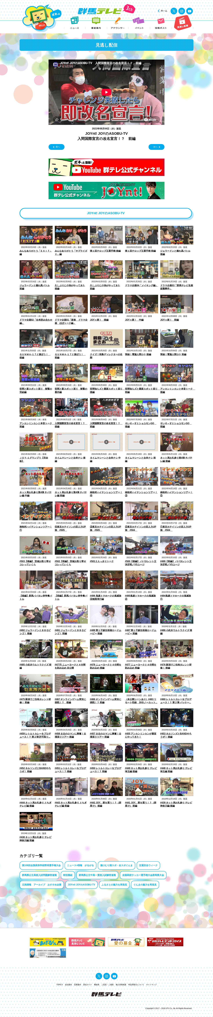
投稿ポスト (161, 23)
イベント (139, 23)
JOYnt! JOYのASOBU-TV (81, 884)
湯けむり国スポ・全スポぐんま (116, 865)
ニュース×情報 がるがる (80, 865)
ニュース (74, 23)
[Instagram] (181, 11)
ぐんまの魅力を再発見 (145, 884)
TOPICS (59, 985)
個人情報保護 (121, 985)
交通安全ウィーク (148, 865)
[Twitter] (174, 11)
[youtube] (189, 11)
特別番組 (67, 875)
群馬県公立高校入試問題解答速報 (39, 875)
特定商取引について (136, 985)
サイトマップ (151, 985)
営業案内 (77, 985)
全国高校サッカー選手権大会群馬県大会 (143, 875)
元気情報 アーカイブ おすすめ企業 (41, 884)
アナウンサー (118, 23)
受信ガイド (87, 985)
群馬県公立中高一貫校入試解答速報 (97, 875)
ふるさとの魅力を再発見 (114, 884)
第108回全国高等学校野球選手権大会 (41, 865)
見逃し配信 (182, 23)
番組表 (96, 985)
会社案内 (68, 985)
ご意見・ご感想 (107, 985)
